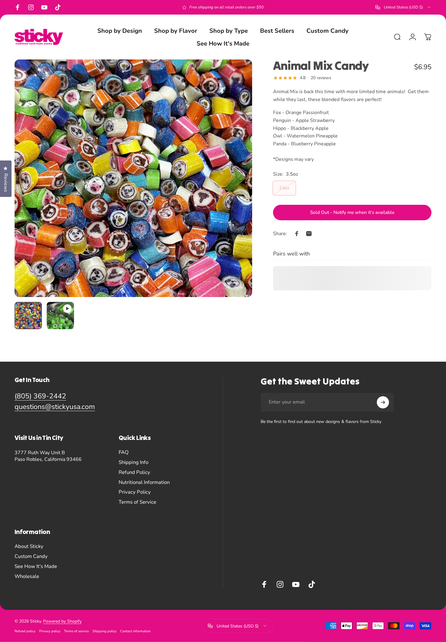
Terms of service (76, 631)
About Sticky (29, 546)
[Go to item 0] (28, 315)
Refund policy (25, 631)
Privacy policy (49, 631)
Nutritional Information (144, 482)
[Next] (236, 189)
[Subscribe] (383, 402)
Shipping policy (105, 631)
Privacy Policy (135, 492)
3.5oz (284, 188)
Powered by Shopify (62, 621)
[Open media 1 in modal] (133, 178)
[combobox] (403, 7)
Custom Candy (31, 556)
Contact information (135, 631)
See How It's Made (36, 566)
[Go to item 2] (60, 315)
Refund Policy (134, 472)
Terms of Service (137, 502)
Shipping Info (133, 462)
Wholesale (27, 576)
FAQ (124, 452)
